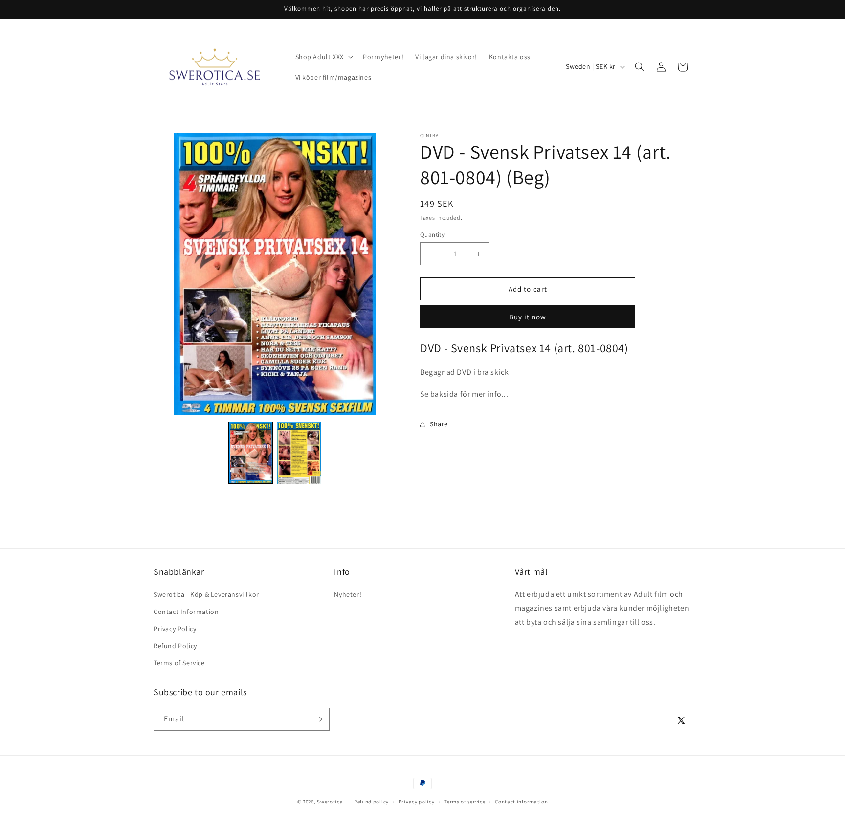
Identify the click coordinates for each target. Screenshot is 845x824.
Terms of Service (179, 662)
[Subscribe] (318, 719)
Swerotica (330, 801)
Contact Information (186, 611)
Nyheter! (347, 594)
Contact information (521, 801)
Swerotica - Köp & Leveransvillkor (206, 594)
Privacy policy (417, 801)
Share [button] (439, 424)
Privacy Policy (175, 628)
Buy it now (527, 316)
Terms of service (464, 801)
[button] (323, 56)
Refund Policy (175, 645)
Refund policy (371, 801)
